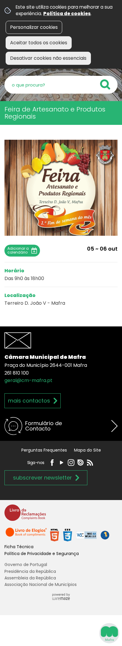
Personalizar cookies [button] (34, 27)
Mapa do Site (87, 450)
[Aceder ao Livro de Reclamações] (25, 515)
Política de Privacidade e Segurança (41, 554)
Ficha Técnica (18, 547)
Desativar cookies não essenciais (48, 58)
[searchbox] (61, 85)
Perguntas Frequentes (44, 450)
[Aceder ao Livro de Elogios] (26, 535)
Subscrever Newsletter (42, 477)
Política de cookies (67, 13)
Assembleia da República (30, 578)
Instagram (71, 462)
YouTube (61, 462)
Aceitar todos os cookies (38, 42)
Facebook (52, 462)
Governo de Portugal (25, 565)
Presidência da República (30, 571)
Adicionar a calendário (18, 250)
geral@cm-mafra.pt (28, 380)
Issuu (80, 462)
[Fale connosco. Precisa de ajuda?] (61, 633)
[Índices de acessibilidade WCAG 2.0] (79, 535)
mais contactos (29, 400)
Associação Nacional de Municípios (40, 584)
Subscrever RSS (90, 462)
